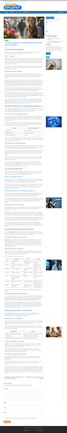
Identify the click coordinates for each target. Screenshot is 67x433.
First (46, 25)
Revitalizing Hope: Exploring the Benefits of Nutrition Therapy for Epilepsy (14, 377)
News (21, 12)
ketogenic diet (34, 244)
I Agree (48, 45)
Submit (48, 53)
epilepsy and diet (18, 103)
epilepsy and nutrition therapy (15, 307)
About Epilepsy (26, 12)
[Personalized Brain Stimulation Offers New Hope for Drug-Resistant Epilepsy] (54, 156)
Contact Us (31, 427)
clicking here (51, 50)
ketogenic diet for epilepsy (38, 85)
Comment (6, 388)
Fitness (16, 12)
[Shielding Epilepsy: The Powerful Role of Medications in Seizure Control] (54, 364)
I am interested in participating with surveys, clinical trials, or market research (55, 42)
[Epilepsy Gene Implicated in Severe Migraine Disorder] (54, 87)
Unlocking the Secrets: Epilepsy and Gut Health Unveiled (34, 377)
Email (5, 407)
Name (5, 402)
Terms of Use (56, 49)
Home (25, 427)
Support (6, 12)
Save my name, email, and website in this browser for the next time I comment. (20, 418)
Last (46, 29)
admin (6, 47)
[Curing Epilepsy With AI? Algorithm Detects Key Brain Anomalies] (54, 293)
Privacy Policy (36, 427)
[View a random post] (62, 12)
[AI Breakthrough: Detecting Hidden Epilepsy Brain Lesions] (54, 228)
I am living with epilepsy (51, 36)
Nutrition (12, 12)
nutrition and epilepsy (27, 103)
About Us (28, 427)
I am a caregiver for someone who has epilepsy (54, 39)
